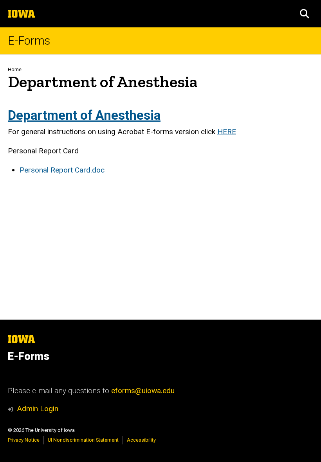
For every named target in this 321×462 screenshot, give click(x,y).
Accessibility (141, 440)
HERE (226, 131)
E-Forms (29, 41)
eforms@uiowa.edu (143, 390)
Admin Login (37, 408)
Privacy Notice (24, 440)
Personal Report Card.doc (62, 169)
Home (15, 69)
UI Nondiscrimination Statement (83, 440)
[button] (304, 13)
